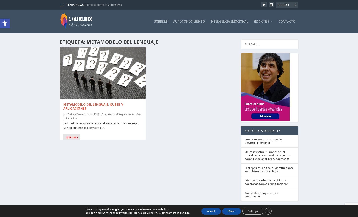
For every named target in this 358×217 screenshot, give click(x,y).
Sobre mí (161, 21)
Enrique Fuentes (76, 114)
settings (184, 213)
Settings (253, 211)
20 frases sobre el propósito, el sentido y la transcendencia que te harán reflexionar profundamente (267, 155)
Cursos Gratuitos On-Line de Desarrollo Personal (263, 141)
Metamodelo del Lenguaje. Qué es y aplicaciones (93, 106)
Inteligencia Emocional (229, 21)
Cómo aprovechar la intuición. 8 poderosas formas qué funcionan (266, 182)
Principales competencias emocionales (261, 194)
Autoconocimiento (189, 21)
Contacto (287, 21)
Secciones (261, 21)
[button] (5, 23)
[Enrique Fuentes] (265, 119)
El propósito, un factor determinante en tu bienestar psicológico (269, 169)
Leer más (72, 137)
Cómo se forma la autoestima (103, 5)
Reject (231, 211)
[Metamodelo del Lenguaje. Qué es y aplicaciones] (103, 73)
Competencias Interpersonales (117, 114)
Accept (211, 211)
